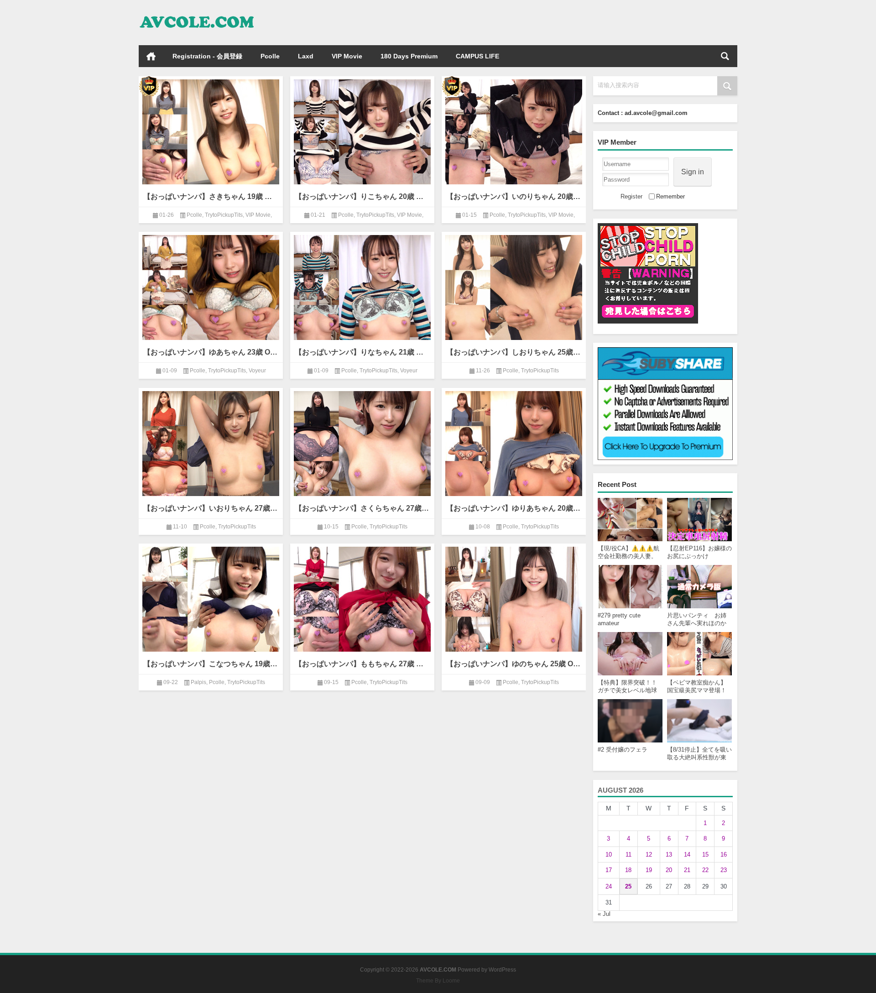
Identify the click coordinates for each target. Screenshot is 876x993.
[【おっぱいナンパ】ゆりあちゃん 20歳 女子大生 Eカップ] (514, 442)
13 (669, 854)
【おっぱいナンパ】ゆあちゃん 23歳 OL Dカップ (210, 352)
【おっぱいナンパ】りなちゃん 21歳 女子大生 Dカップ (362, 352)
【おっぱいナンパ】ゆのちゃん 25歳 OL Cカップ (513, 664)
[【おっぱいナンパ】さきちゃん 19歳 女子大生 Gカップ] (211, 130)
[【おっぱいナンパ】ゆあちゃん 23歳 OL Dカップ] (211, 286)
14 (687, 854)
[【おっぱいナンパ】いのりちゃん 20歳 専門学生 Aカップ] (514, 130)
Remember (670, 196)
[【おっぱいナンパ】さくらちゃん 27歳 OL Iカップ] (362, 442)
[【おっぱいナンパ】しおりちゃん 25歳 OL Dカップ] (514, 286)
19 (649, 870)
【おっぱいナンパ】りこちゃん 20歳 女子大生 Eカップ (362, 196)
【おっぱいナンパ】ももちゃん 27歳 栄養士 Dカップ (362, 664)
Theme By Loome (438, 980)
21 (687, 870)
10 (608, 854)
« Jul (604, 913)
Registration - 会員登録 (207, 56)
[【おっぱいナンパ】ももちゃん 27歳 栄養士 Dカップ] (362, 598)
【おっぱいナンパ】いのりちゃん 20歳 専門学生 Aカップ (513, 196)
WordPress (502, 970)
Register (631, 196)
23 (723, 870)
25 (628, 886)
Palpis (198, 682)
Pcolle (270, 56)
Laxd (305, 56)
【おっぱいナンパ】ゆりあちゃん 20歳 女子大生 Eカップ (513, 508)
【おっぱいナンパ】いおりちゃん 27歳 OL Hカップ (210, 508)
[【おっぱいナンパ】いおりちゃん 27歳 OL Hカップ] (211, 442)
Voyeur (257, 370)
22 (705, 870)
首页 (151, 56)
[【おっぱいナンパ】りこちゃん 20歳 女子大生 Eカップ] (362, 130)
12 (649, 854)
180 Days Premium (409, 56)
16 (723, 854)
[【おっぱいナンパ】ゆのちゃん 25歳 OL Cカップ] (514, 598)
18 (628, 870)
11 (628, 854)
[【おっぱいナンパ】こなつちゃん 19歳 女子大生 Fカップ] (211, 598)
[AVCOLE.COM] (197, 12)
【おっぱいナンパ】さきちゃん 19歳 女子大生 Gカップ (210, 196)
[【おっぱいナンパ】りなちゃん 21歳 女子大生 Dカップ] (362, 286)
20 (669, 870)
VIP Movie (347, 56)
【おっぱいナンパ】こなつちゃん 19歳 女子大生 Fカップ (210, 664)
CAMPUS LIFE (477, 56)
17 (608, 870)
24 (608, 886)
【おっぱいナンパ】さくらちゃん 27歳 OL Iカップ (362, 508)
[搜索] (725, 56)
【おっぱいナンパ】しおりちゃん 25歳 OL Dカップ (513, 352)
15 (705, 854)
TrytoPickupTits (224, 215)
